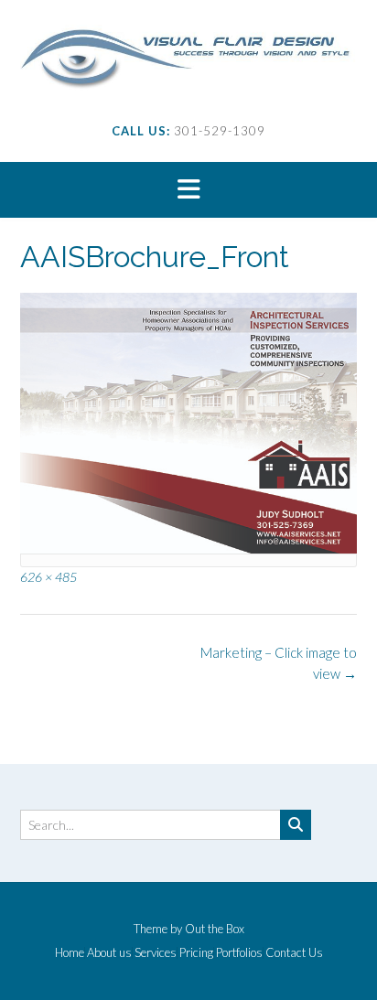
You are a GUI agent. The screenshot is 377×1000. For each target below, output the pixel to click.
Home (69, 953)
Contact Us (294, 953)
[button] (188, 190)
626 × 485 (48, 577)
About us (109, 953)
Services (156, 953)
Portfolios (239, 953)
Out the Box (214, 928)
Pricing (196, 953)
